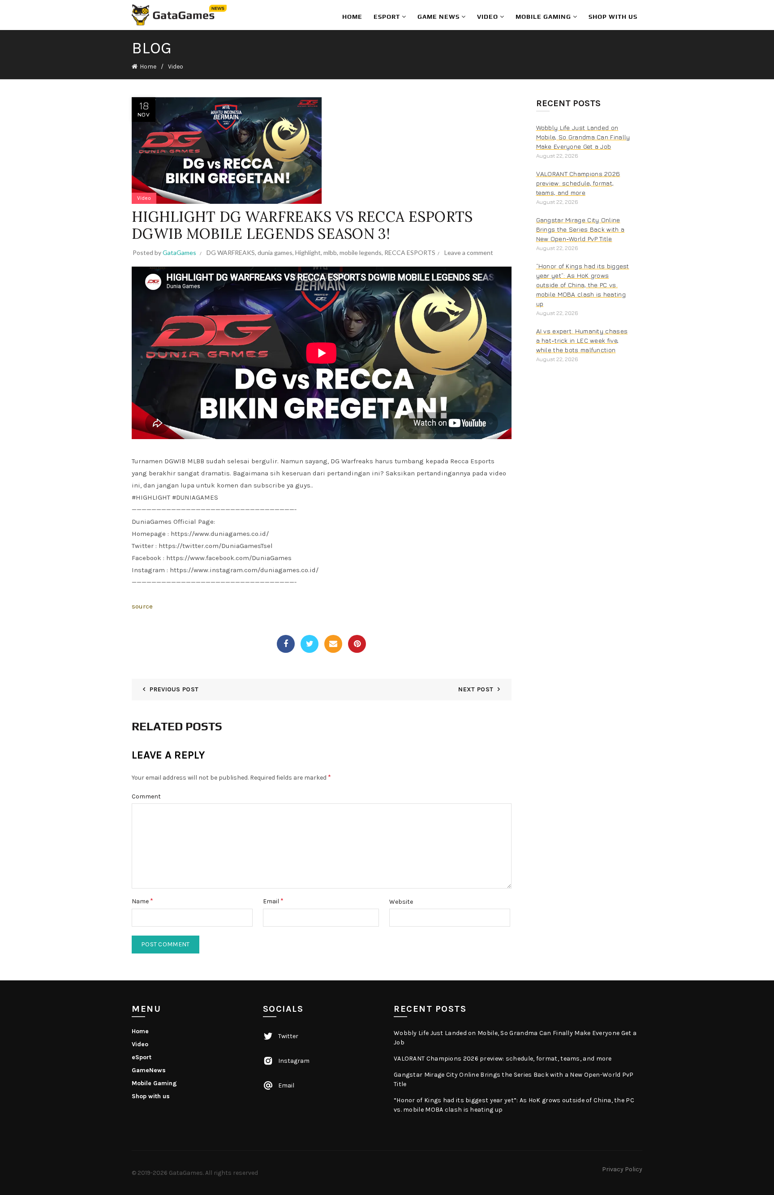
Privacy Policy (622, 1169)
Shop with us (613, 16)
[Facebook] (286, 644)
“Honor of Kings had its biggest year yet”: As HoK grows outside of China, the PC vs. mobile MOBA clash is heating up (582, 284)
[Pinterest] (357, 644)
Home (352, 16)
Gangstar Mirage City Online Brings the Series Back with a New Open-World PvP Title (580, 229)
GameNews (149, 1070)
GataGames (186, 1173)
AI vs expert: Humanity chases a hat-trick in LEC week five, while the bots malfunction (582, 340)
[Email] (333, 644)
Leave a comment (468, 252)
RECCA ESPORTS (409, 252)
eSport (388, 16)
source (142, 606)
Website (401, 902)
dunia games (275, 252)
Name (142, 901)
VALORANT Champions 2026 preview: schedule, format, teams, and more (578, 183)
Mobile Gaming (544, 16)
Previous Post (174, 689)
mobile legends (361, 252)
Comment (146, 796)
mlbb (330, 252)
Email (273, 901)
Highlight (308, 252)
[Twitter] (309, 644)
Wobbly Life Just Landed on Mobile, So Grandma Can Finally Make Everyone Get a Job (583, 137)
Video (488, 16)
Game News (439, 16)
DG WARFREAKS (230, 252)
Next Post (475, 689)
